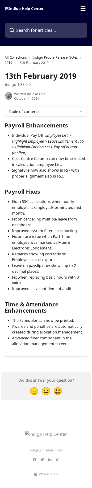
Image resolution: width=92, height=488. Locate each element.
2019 (8, 62)
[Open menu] (83, 8)
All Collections (16, 57)
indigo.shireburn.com (46, 450)
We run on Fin (49, 474)
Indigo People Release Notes (55, 57)
